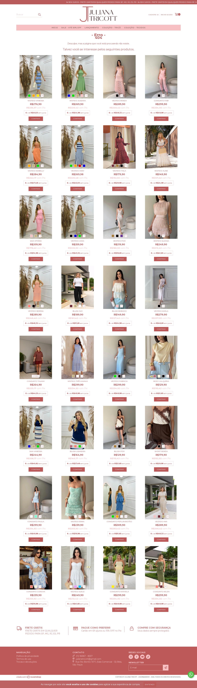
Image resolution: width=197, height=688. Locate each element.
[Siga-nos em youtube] (142, 657)
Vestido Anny (77, 171)
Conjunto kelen (161, 592)
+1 (86, 95)
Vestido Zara (77, 241)
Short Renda (161, 451)
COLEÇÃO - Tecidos (134, 27)
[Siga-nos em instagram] (131, 657)
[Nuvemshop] (29, 678)
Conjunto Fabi (161, 101)
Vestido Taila (119, 171)
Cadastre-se (154, 15)
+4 (121, 95)
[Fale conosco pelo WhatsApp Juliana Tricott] (191, 674)
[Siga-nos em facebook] (136, 657)
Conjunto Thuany (36, 381)
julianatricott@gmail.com (88, 659)
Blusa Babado (119, 311)
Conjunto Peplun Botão (119, 521)
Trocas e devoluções (26, 662)
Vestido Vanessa (36, 101)
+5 (165, 586)
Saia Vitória (36, 241)
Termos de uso (23, 659)
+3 (163, 95)
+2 (42, 95)
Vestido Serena (36, 311)
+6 (40, 236)
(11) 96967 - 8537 (84, 656)
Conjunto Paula (35, 521)
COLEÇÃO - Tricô (111, 27)
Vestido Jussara (78, 101)
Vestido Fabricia (119, 381)
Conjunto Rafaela (119, 592)
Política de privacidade (27, 656)
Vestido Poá (119, 241)
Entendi (150, 684)
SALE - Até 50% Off (71, 27)
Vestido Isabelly (36, 171)
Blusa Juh (77, 311)
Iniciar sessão (166, 15)
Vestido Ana (161, 521)
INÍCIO (55, 27)
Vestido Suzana (161, 241)
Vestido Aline (161, 171)
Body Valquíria (161, 381)
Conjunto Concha (35, 592)
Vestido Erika (77, 521)
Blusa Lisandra (77, 451)
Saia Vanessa (35, 451)
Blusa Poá (119, 451)
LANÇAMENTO (92, 27)
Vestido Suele (78, 592)
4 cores (36, 376)
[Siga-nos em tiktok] (148, 657)
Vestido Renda (119, 101)
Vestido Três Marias (78, 381)
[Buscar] (39, 14)
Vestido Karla (161, 311)
